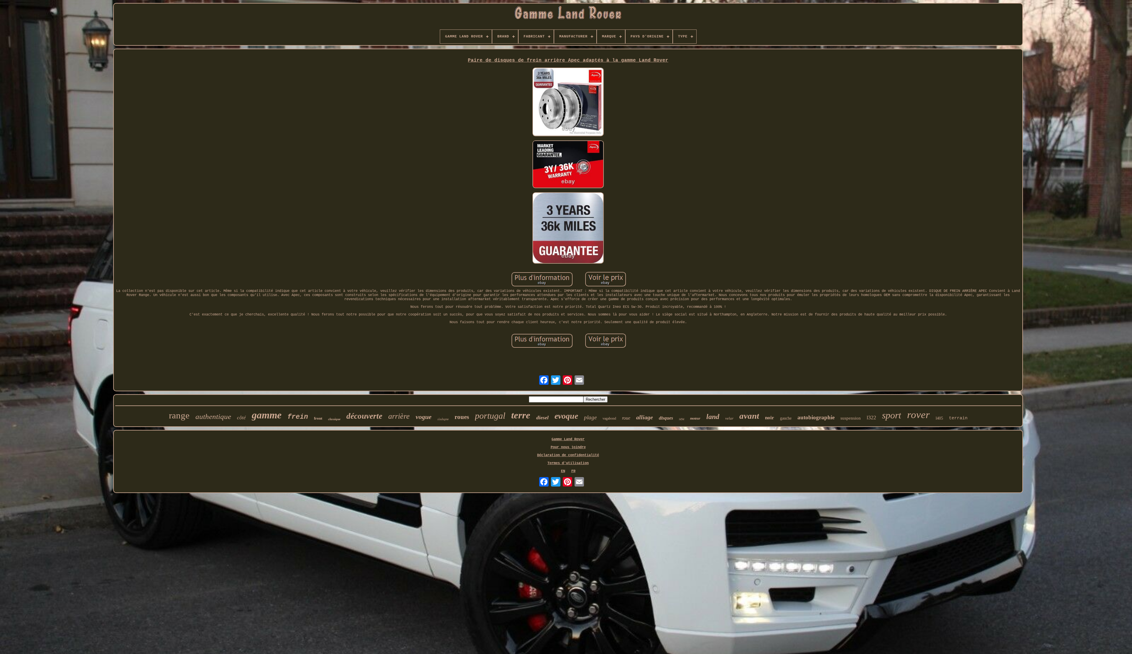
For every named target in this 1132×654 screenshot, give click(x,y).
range (179, 415)
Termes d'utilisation (568, 463)
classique (334, 419)
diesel (542, 417)
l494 (681, 419)
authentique (213, 416)
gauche (786, 418)
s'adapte (443, 419)
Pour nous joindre (568, 447)
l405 (939, 418)
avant (749, 415)
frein (297, 417)
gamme (267, 415)
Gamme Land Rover (568, 439)
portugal (490, 415)
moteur (695, 418)
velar (729, 418)
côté (241, 417)
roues (462, 416)
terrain (958, 418)
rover (918, 414)
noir (769, 417)
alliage (644, 417)
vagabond (609, 418)
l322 (871, 417)
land (712, 416)
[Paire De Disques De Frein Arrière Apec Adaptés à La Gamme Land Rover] (568, 102)
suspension (850, 418)
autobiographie (816, 417)
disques (666, 417)
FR (573, 471)
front (318, 418)
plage (590, 417)
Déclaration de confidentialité (568, 455)
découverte (364, 416)
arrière (399, 416)
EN (563, 471)
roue (626, 417)
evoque (566, 415)
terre (520, 415)
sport (891, 415)
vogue (424, 416)
